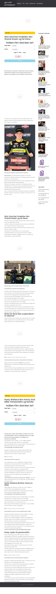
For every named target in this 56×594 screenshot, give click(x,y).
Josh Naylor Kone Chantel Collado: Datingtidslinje (43, 155)
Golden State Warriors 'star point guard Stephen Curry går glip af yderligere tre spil (44, 117)
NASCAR (21, 362)
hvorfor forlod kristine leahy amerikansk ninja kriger (17, 529)
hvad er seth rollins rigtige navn (43, 202)
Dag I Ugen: (7, 45)
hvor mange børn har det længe (43, 198)
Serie (24, 52)
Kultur (27, 3)
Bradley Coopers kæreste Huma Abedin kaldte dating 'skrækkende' (44, 84)
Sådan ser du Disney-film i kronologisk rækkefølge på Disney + (44, 95)
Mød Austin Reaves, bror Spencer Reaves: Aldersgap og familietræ (44, 73)
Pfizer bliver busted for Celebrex (43, 167)
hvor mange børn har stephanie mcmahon (15, 494)
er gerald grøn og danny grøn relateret (14, 288)
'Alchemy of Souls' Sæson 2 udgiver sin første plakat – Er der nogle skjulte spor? (44, 105)
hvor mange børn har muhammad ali (13, 447)
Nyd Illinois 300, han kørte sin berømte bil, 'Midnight (18, 477)
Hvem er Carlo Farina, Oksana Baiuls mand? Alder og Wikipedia (44, 47)
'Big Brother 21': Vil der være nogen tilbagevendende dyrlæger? (44, 139)
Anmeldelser (39, 3)
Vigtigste (19, 3)
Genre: (6, 49)
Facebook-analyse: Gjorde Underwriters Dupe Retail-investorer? (43, 179)
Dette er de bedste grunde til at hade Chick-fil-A (43, 57)
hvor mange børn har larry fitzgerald (43, 194)
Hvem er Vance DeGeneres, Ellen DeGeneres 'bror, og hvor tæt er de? (43, 128)
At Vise (20, 60)
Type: (15, 52)
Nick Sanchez (7, 175)
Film (24, 3)
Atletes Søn (32, 3)
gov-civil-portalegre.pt (28, 584)
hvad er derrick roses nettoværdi (43, 190)
